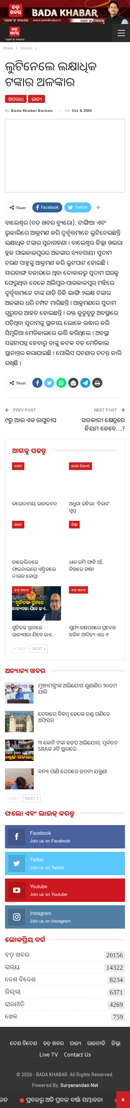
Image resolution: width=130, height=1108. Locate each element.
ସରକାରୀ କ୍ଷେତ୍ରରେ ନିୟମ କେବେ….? (103, 424)
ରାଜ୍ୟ (36, 99)
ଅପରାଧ (15, 99)
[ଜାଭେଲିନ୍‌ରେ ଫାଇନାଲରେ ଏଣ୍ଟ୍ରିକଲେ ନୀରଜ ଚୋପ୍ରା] (36, 538)
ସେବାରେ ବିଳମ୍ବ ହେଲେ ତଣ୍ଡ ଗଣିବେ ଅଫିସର (74, 717)
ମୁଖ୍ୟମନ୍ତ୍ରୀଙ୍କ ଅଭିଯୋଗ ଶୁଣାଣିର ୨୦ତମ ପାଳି (77, 688)
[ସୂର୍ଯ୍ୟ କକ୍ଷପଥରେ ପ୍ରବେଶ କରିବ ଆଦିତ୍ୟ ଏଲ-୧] (93, 603)
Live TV (48, 1054)
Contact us (77, 1054)
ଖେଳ (18, 524)
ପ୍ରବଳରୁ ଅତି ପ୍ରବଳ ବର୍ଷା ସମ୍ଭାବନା (55, 1099)
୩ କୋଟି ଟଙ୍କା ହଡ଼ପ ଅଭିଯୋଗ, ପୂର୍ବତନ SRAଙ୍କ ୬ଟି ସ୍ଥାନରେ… (78, 746)
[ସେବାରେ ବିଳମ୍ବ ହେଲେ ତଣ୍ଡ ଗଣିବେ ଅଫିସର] (19, 721)
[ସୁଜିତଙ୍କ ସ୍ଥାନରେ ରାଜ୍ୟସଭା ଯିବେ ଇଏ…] (36, 603)
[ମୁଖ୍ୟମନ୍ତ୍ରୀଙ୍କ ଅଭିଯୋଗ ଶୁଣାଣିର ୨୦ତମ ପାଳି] (19, 693)
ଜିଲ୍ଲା (74, 524)
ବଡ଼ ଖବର (21, 589)
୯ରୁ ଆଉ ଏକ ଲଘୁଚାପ (31, 420)
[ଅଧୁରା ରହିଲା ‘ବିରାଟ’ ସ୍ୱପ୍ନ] (93, 479)
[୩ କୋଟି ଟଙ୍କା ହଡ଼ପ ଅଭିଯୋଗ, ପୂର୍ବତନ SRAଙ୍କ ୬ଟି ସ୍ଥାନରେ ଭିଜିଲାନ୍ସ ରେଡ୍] (19, 750)
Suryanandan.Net (79, 1085)
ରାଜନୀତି (15, 1003)
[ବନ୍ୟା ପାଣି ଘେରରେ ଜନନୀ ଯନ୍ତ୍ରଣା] (19, 779)
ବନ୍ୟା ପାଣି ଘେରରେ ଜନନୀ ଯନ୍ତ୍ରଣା (72, 771)
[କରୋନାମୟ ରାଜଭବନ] (36, 479)
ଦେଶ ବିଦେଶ (80, 465)
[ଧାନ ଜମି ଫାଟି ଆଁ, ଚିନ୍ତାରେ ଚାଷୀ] (93, 538)
